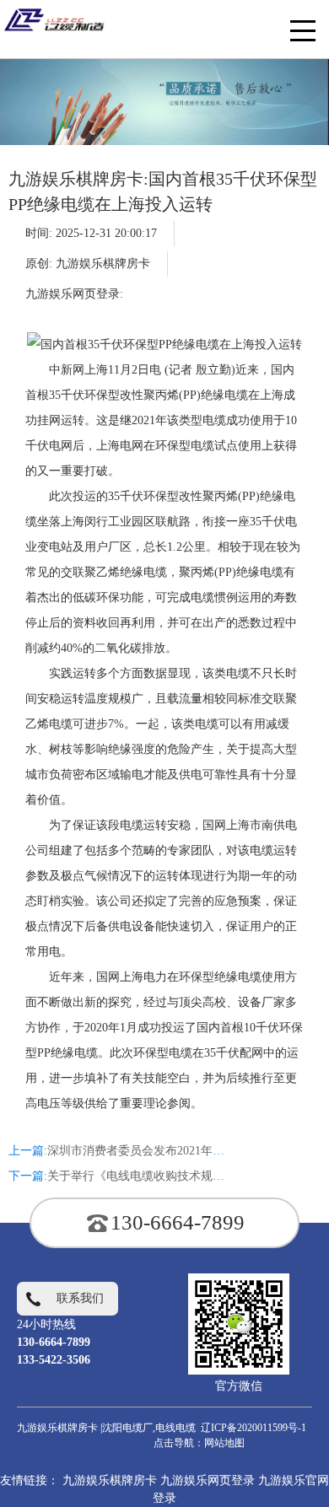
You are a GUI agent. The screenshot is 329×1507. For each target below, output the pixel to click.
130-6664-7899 (178, 1222)
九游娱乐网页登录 (207, 1480)
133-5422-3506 (53, 1360)
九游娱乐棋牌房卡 (103, 263)
